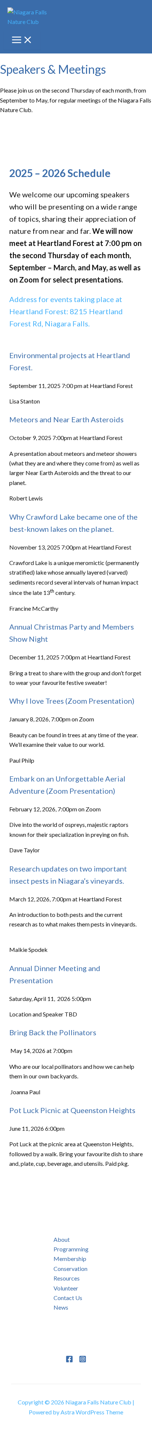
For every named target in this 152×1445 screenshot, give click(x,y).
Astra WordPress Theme (92, 1411)
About (61, 1239)
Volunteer (65, 1288)
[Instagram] (82, 1360)
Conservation (70, 1268)
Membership (69, 1258)
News (60, 1307)
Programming (71, 1248)
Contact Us (67, 1297)
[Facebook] (69, 1360)
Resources (66, 1278)
